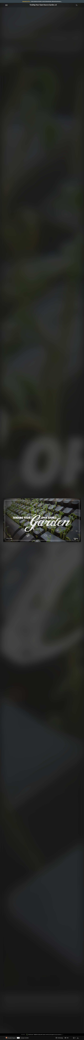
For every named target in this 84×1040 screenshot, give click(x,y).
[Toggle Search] (76, 5)
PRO (18, 1037)
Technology (60, 1037)
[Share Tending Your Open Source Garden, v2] (70, 1038)
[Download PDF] (78, 1037)
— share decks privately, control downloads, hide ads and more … (42, 1)
